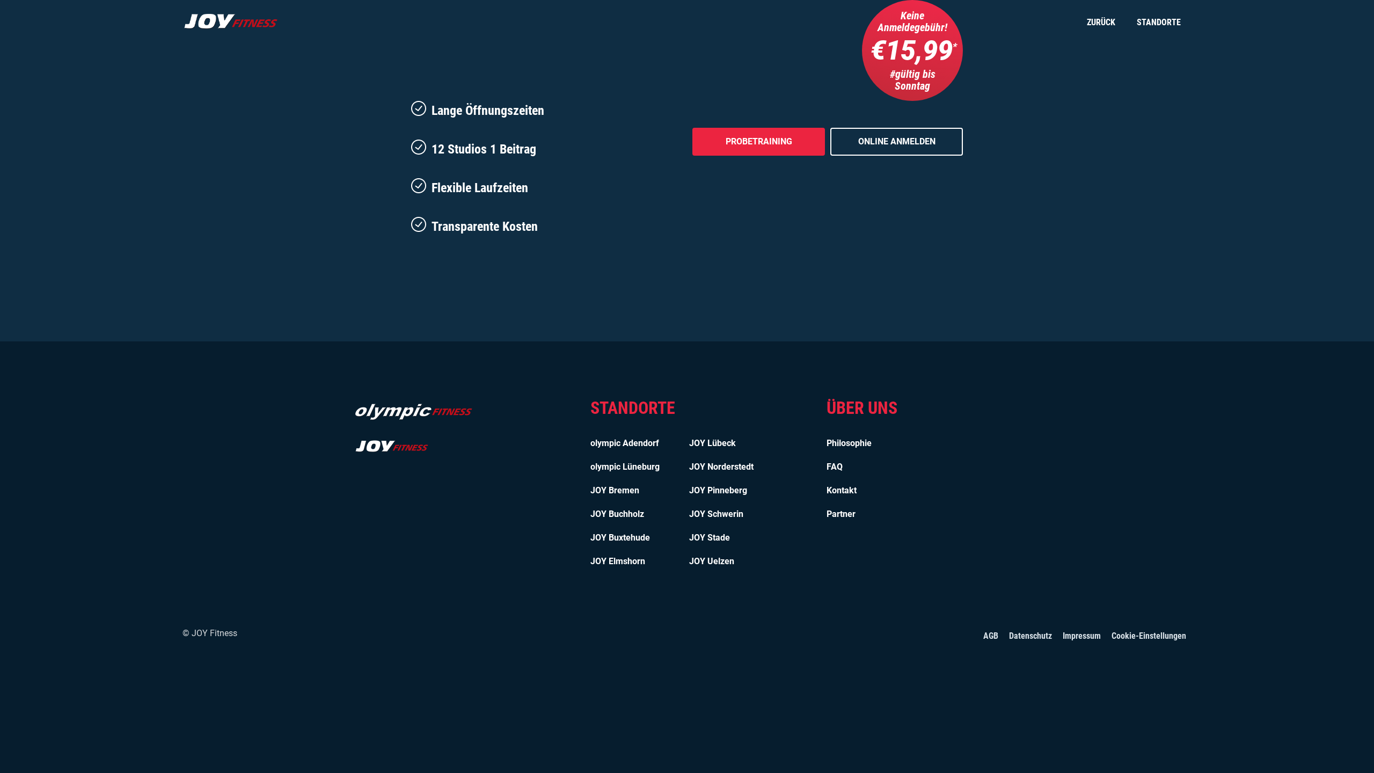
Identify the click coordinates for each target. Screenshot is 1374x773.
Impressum (1082, 636)
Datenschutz (1030, 636)
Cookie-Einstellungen (1149, 636)
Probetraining (759, 141)
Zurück (1101, 22)
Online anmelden (897, 141)
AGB (990, 636)
